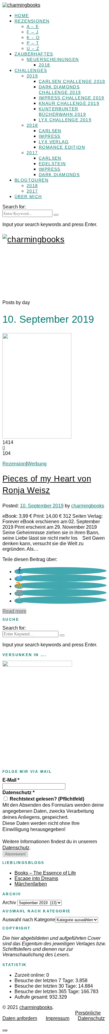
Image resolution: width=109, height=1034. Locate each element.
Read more (14, 611)
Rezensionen (32, 21)
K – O (33, 37)
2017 (32, 152)
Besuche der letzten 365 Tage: (48, 991)
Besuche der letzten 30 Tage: (46, 986)
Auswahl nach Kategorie (28, 919)
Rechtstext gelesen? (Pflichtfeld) (46, 798)
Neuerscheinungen (53, 59)
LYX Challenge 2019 (65, 119)
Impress (50, 136)
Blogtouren (31, 180)
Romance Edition (62, 147)
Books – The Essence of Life (45, 873)
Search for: (14, 206)
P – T (33, 43)
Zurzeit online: (30, 975)
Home (22, 15)
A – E (33, 26)
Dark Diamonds (59, 174)
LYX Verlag (54, 141)
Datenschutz (18, 792)
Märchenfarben (31, 884)
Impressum (57, 1018)
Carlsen (50, 130)
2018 (44, 64)
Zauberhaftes (34, 54)
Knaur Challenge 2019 (69, 103)
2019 (32, 75)
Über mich (28, 196)
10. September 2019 (42, 505)
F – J (32, 32)
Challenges (31, 70)
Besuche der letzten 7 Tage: (45, 980)
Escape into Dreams (36, 878)
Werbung (37, 463)
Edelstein (52, 163)
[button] (19, 571)
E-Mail (10, 780)
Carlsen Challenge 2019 (72, 81)
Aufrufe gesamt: (32, 997)
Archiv (9, 902)
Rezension (14, 463)
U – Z (33, 48)
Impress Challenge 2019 (71, 97)
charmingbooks (87, 505)
